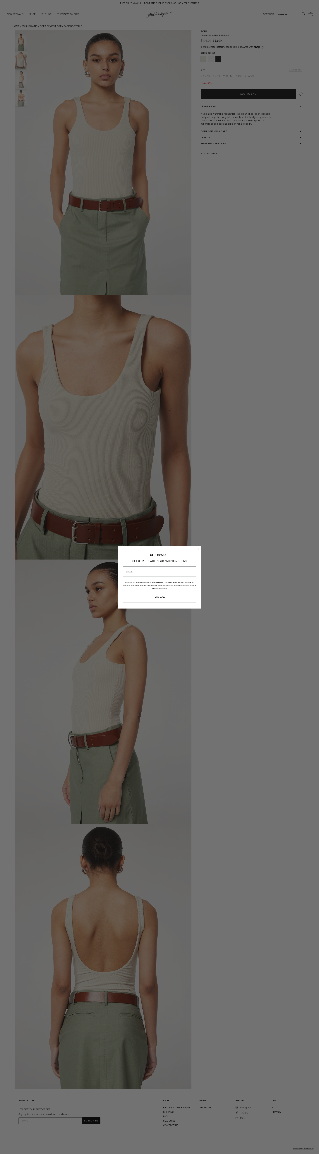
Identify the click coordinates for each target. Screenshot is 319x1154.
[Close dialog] (198, 549)
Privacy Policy (158, 582)
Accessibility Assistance (303, 1149)
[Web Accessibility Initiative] (317, 1149)
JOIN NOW (159, 597)
